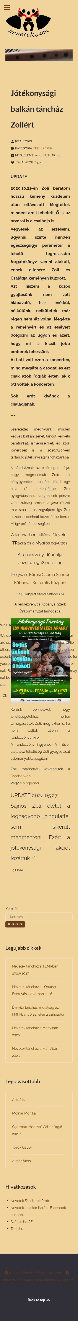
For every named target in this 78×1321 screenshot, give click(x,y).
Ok (5, 695)
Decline (19, 695)
